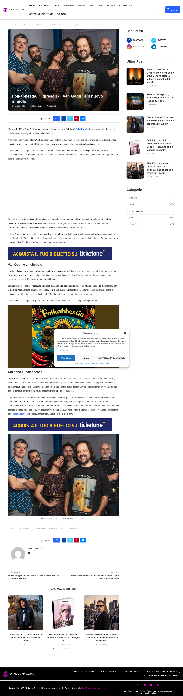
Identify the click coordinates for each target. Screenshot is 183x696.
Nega (85, 358)
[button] (124, 332)
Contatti (61, 14)
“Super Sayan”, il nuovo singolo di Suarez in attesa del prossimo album (25, 637)
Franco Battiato (19, 414)
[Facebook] (138, 685)
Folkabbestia (82, 129)
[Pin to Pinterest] (76, 118)
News (100, 5)
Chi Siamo (44, 5)
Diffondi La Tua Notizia (41, 14)
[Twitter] (145, 685)
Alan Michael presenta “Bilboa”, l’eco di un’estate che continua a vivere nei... (102, 637)
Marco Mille (20, 106)
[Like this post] (58, 118)
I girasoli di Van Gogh (45, 528)
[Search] (160, 10)
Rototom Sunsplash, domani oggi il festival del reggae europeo (160, 97)
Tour (57, 5)
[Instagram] (158, 685)
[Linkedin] (151, 685)
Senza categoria (152, 211)
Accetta (66, 358)
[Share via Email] (82, 118)
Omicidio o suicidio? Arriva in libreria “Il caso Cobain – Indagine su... (63, 637)
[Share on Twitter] (70, 118)
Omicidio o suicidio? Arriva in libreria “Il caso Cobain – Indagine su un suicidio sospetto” (160, 145)
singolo (72, 528)
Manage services (62, 351)
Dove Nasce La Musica (119, 5)
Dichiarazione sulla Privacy (94, 363)
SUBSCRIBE (172, 10)
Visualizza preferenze (111, 358)
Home (32, 5)
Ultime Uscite (85, 5)
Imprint (107, 363)
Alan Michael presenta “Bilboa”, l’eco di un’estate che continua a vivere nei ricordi (160, 168)
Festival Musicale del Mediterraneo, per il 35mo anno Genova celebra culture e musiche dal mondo (160, 76)
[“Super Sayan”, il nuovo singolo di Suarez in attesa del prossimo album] (25, 612)
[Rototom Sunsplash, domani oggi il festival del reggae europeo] (135, 101)
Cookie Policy (78, 363)
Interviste (69, 5)
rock (62, 528)
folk (12, 528)
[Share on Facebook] (63, 118)
